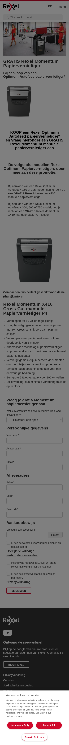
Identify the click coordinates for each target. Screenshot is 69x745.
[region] (34, 717)
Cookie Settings (34, 737)
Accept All (49, 725)
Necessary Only (20, 725)
